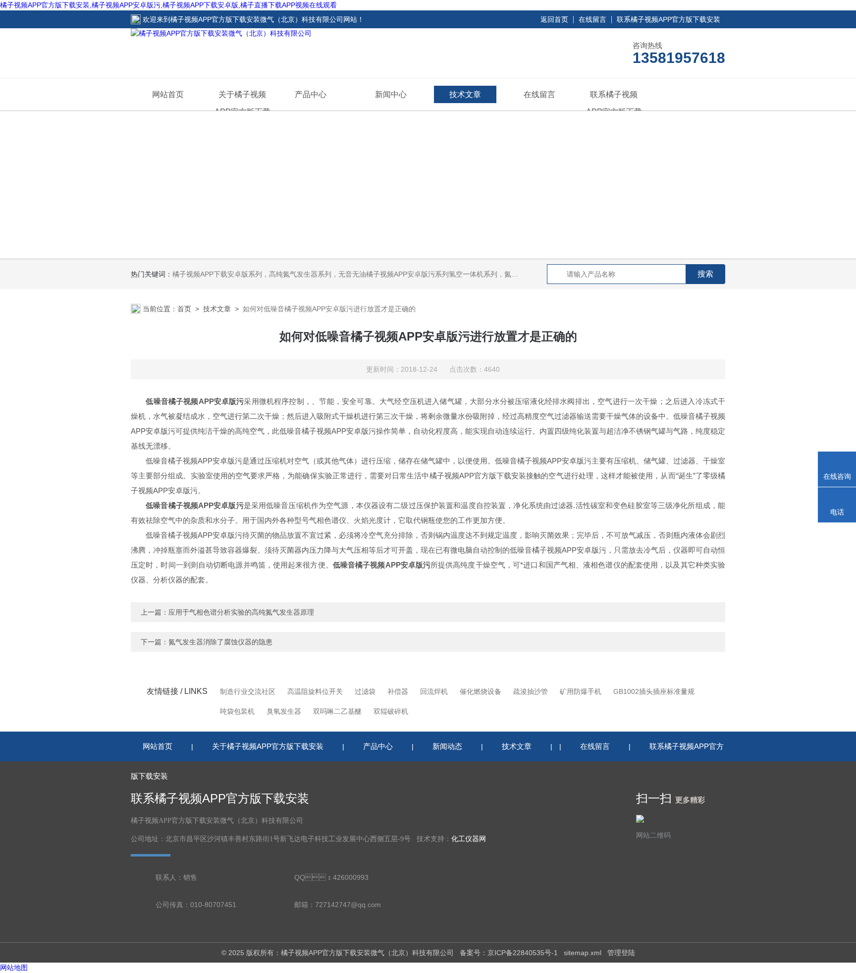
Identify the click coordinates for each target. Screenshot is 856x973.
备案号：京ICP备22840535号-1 (509, 953)
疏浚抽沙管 (530, 691)
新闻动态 (447, 746)
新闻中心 (391, 94)
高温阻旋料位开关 (315, 691)
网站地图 (14, 968)
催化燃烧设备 (480, 691)
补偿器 (397, 691)
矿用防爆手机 (580, 691)
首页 (184, 309)
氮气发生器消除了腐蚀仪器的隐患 (220, 642)
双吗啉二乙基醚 (337, 711)
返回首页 (554, 19)
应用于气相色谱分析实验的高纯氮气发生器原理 (241, 612)
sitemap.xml (582, 953)
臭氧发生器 (284, 711)
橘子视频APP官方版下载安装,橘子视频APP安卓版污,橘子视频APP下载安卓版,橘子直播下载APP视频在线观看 (168, 5)
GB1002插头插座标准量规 (654, 691)
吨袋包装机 (237, 711)
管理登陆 (621, 953)
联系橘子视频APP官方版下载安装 (668, 19)
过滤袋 (365, 691)
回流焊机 (434, 691)
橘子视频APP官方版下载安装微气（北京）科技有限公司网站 (263, 19)
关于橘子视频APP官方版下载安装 (267, 746)
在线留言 (592, 19)
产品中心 (310, 94)
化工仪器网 (468, 839)
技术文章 (465, 94)
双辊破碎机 (391, 711)
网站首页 (168, 94)
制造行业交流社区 (247, 691)
